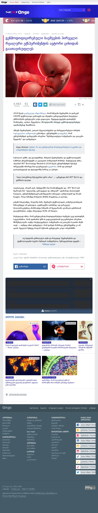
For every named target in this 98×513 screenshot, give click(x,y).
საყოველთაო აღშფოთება (24, 133)
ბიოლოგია (43, 258)
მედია (4, 458)
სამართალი (6, 453)
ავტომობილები (56, 440)
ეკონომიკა (32, 418)
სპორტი (30, 452)
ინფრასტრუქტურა (8, 456)
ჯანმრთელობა (58, 418)
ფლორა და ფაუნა (58, 34)
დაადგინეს (62, 133)
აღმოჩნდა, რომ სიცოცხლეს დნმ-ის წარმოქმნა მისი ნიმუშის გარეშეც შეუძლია (59, 370)
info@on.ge (15, 489)
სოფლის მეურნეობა (34, 428)
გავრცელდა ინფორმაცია (35, 113)
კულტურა (31, 443)
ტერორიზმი (6, 423)
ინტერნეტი (30, 437)
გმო (63, 258)
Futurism (23, 254)
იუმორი (54, 447)
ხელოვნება (31, 446)
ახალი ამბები (14, 2)
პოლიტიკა (7, 418)
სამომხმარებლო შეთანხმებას (44, 493)
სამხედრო (6, 433)
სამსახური (54, 450)
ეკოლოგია (6, 440)
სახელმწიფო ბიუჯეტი (34, 426)
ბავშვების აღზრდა (57, 426)
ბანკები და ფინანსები (34, 420)
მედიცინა (54, 423)
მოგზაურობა (55, 437)
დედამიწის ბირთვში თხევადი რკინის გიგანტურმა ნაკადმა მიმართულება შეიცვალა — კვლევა (59, 336)
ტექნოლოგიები (32, 434)
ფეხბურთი (30, 454)
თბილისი (5, 447)
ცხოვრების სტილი (60, 432)
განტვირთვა (25, 2)
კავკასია (5, 428)
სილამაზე (54, 434)
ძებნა (48, 2)
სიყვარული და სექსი (58, 453)
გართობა (54, 445)
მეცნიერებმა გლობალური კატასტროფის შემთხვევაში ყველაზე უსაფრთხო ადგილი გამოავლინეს (22, 371)
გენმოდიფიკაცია (54, 258)
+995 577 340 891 (28, 489)
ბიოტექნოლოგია (72, 258)
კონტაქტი (92, 408)
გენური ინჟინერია (31, 258)
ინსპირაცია (55, 456)
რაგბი (29, 457)
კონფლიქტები (7, 431)
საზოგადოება (9, 437)
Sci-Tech (36, 34)
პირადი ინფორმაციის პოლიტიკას (14, 496)
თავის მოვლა (56, 428)
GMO (82, 258)
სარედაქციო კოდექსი (56, 408)
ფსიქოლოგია (56, 420)
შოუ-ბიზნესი (31, 448)
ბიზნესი (29, 423)
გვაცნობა (52, 166)
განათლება (6, 442)
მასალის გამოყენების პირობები (76, 408)
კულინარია (55, 442)
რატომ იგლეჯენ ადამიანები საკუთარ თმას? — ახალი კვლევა (22, 335)
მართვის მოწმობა (38, 2)
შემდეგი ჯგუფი (48, 244)
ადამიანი (27, 34)
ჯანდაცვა (5, 445)
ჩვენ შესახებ (34, 408)
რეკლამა (43, 408)
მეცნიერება (45, 34)
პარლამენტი (6, 420)
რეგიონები (6, 450)
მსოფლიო (6, 426)
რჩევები (54, 458)
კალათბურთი (31, 460)
